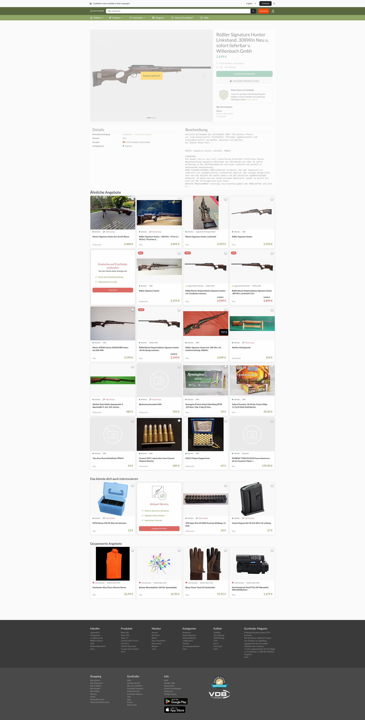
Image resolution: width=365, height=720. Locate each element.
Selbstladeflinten (189, 638)
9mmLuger (217, 646)
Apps (129, 699)
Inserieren (263, 11)
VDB (92, 643)
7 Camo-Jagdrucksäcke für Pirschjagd (259, 649)
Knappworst (95, 635)
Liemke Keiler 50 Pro (129, 641)
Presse (130, 702)
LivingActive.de (96, 638)
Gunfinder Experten (135, 688)
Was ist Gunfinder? (184, 17)
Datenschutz (169, 686)
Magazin (160, 17)
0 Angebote (221, 116)
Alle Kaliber (95, 691)
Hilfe (206, 17)
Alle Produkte (95, 686)
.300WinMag (218, 638)
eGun (219, 110)
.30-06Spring (218, 635)
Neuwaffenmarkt (97, 699)
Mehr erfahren (252, 99)
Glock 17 (124, 638)
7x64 (215, 641)
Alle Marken (95, 680)
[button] (272, 11)
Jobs (129, 697)
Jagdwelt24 (95, 632)
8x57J (216, 643)
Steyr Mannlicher (159, 641)
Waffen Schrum (96, 641)
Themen (93, 694)
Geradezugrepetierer (191, 646)
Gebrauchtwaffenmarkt (99, 702)
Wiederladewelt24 (97, 646)
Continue (265, 3)
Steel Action (157, 643)
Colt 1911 (125, 643)
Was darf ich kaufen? (143, 134)
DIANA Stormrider (128, 646)
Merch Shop (132, 705)
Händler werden (133, 683)
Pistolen (185, 643)
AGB (166, 680)
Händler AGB (169, 683)
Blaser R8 (125, 632)
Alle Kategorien (96, 683)
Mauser (155, 632)
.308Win (216, 632)
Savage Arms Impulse (130, 649)
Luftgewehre (187, 641)
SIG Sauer (156, 635)
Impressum (168, 691)
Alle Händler (95, 688)
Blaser (154, 638)
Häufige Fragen (170, 694)
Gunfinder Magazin (135, 694)
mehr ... (93, 649)
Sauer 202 (125, 635)
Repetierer (186, 632)
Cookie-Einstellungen (172, 688)
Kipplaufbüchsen (189, 635)
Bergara (155, 646)
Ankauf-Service (133, 691)
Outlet (92, 697)
